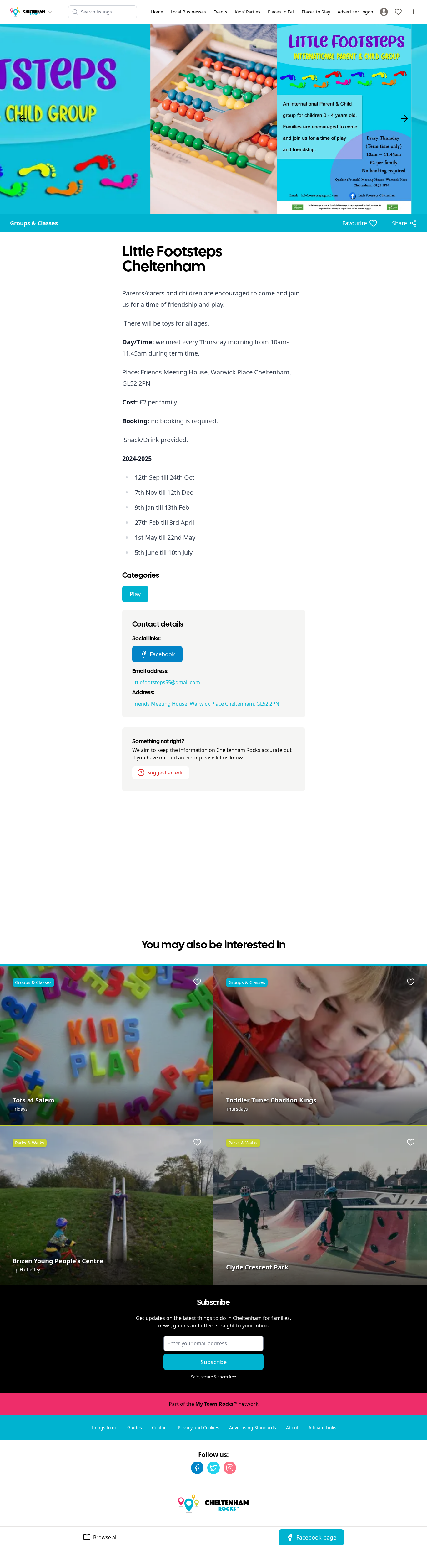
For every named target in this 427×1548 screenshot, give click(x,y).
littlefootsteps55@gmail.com (166, 682)
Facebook (162, 654)
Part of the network (214, 1403)
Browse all (105, 1537)
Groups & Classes (34, 223)
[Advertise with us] (413, 12)
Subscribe (214, 1362)
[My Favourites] (398, 12)
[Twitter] (213, 1468)
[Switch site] (50, 12)
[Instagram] (230, 1468)
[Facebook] (197, 1468)
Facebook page (316, 1537)
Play (135, 594)
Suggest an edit (165, 772)
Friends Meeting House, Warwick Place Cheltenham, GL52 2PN (205, 703)
